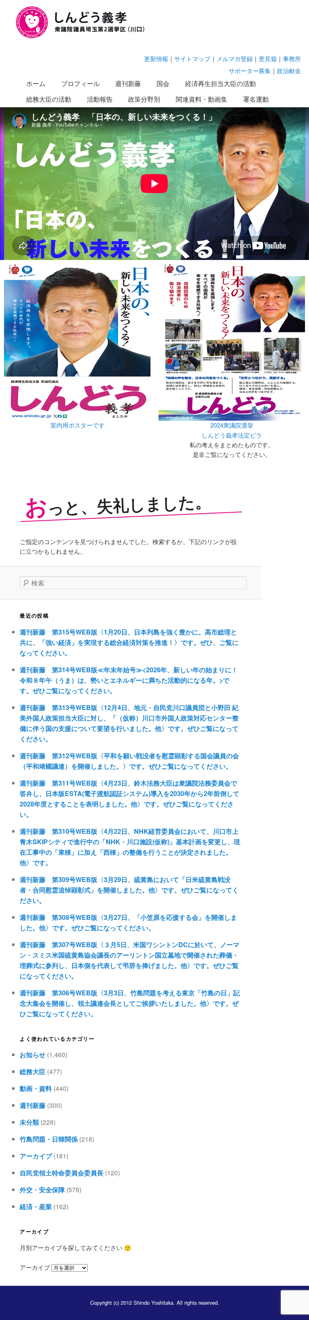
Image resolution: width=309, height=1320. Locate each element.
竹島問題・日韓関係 (49, 1139)
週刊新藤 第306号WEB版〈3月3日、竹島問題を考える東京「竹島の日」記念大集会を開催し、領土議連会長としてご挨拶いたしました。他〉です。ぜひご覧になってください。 (130, 1003)
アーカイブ (36, 1155)
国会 (163, 83)
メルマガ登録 (234, 58)
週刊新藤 (128, 83)
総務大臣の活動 (48, 99)
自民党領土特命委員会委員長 (61, 1172)
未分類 (29, 1122)
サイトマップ (192, 58)
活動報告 (100, 99)
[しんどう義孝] (84, 37)
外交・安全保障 (42, 1189)
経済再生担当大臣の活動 (220, 83)
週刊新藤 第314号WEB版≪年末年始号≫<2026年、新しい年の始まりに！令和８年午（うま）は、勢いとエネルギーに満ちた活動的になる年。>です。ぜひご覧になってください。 (129, 680)
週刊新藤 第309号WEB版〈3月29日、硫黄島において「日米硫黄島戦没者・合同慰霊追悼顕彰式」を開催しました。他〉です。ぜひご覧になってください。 (129, 890)
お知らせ (32, 1054)
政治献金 (289, 70)
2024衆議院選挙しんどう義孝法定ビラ (232, 430)
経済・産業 (36, 1206)
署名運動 (256, 99)
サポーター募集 (250, 70)
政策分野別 (144, 99)
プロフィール (80, 83)
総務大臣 (32, 1071)
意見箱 (268, 58)
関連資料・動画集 (201, 99)
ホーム (35, 83)
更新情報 (156, 58)
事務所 (292, 58)
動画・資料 (36, 1088)
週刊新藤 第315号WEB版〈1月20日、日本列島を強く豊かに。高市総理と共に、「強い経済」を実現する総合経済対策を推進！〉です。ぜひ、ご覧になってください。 (129, 642)
